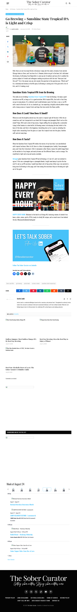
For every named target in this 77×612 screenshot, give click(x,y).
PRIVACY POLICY (10, 598)
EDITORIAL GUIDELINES (37, 598)
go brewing (19, 283)
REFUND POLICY (64, 598)
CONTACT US (55, 601)
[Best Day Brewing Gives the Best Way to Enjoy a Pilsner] (55, 328)
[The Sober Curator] (38, 3)
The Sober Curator (32, 605)
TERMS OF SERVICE (52, 598)
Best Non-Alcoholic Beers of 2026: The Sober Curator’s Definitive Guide (20, 369)
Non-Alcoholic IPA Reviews (14, 14)
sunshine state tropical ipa (48, 283)
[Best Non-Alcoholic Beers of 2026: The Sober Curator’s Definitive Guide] (21, 356)
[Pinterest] (8, 56)
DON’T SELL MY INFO (23, 601)
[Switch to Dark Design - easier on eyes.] (66, 3)
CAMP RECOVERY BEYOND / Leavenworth (23, 515)
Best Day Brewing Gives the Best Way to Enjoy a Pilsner (54, 340)
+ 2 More (10, 556)
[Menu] (8, 3)
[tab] (13, 489)
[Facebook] (8, 41)
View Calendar (11, 559)
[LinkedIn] (8, 51)
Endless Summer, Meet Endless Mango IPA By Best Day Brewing (21, 340)
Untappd (15, 159)
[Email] (8, 61)
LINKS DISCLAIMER (22, 598)
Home (7, 9)
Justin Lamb (14, 29)
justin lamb (27, 283)
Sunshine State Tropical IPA (37, 97)
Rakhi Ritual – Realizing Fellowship (21, 534)
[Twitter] (8, 46)
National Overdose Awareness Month (22, 504)
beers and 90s (10, 283)
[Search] (69, 3)
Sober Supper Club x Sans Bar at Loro (22, 551)
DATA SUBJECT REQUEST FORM (41, 601)
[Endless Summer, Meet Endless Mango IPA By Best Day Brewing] (21, 328)
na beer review (35, 283)
